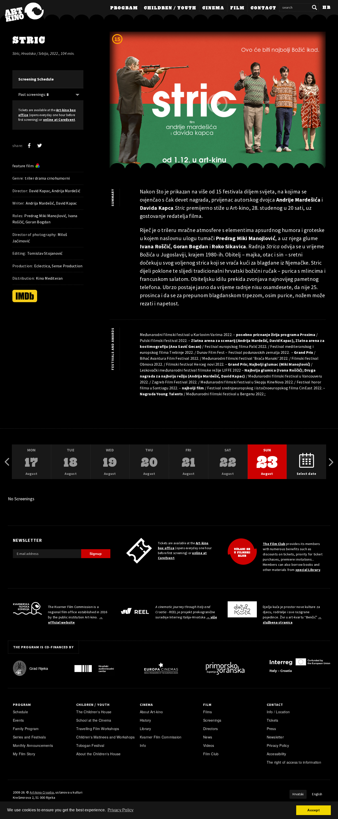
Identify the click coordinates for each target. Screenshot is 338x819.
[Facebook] (29, 145)
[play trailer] (217, 103)
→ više (211, 617)
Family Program (26, 728)
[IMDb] (24, 296)
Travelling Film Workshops (97, 728)
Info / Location (278, 711)
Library (145, 728)
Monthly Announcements (33, 745)
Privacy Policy (278, 745)
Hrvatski (298, 794)
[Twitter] (40, 145)
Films (207, 711)
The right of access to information (294, 762)
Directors (210, 728)
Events (18, 720)
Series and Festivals (29, 737)
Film (237, 8)
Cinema (213, 8)
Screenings (212, 720)
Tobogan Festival (90, 745)
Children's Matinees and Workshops (105, 737)
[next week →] (331, 462)
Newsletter (275, 737)
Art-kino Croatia (41, 792)
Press (271, 728)
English (317, 794)
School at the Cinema (93, 720)
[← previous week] (7, 462)
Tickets (272, 720)
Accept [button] (313, 810)
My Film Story (24, 753)
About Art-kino (151, 711)
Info (143, 745)
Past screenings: (33, 94)
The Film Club (274, 544)
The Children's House (93, 711)
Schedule (20, 711)
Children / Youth (170, 8)
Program (124, 8)
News (207, 737)
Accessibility (276, 753)
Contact (263, 8)
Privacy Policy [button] (120, 810)
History (145, 720)
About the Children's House (98, 753)
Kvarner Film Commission (161, 737)
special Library (307, 569)
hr (326, 7)
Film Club (210, 753)
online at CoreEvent (59, 120)
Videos (208, 745)
